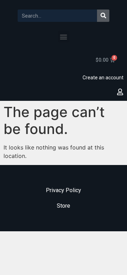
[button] (63, 36)
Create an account (103, 77)
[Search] (103, 16)
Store (63, 205)
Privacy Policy (63, 190)
